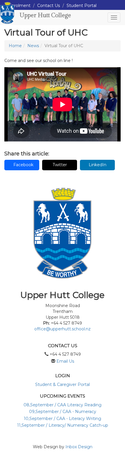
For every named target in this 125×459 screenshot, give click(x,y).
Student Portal (82, 5)
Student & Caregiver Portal (62, 384)
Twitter (60, 164)
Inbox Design (78, 446)
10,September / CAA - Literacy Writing (62, 418)
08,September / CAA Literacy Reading (62, 404)
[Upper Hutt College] (7, 17)
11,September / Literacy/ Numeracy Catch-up (62, 425)
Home (15, 45)
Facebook (23, 164)
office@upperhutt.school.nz (62, 329)
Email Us (65, 361)
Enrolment (20, 5)
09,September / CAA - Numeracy (62, 411)
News (33, 45)
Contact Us (48, 5)
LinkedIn (97, 164)
